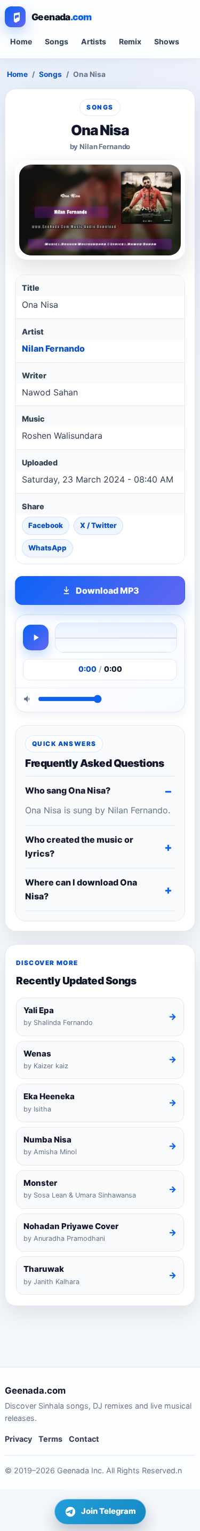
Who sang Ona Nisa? (67, 790)
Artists (93, 41)
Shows (166, 41)
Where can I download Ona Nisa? (81, 889)
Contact (84, 1438)
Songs (56, 41)
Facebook (45, 525)
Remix (130, 41)
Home (21, 41)
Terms (50, 1438)
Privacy (18, 1438)
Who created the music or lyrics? (79, 846)
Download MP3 (107, 590)
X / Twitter (98, 525)
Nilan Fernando (53, 348)
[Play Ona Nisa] (36, 637)
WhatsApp (47, 547)
